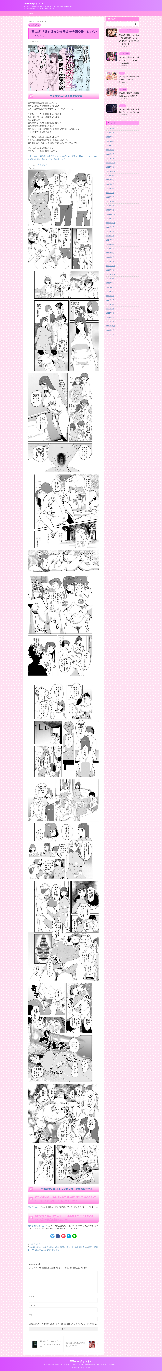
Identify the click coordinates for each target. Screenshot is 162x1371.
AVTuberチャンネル (34, 3)
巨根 (36, 1250)
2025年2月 (110, 206)
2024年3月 (110, 253)
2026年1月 (110, 158)
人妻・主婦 (74, 1247)
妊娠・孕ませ (83, 1247)
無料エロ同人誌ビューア (37, 1226)
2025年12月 (110, 163)
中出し (67, 1247)
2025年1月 (110, 210)
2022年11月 (110, 321)
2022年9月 (110, 330)
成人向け (41, 1250)
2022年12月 (110, 317)
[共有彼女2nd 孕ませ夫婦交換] (63, 267)
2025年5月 (110, 193)
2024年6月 (110, 240)
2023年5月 (110, 296)
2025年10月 (110, 171)
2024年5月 (110, 244)
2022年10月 (110, 326)
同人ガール (32, 1207)
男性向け (48, 1250)
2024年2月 (110, 257)
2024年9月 (110, 227)
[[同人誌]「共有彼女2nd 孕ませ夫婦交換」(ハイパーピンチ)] (69, 1236)
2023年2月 (110, 309)
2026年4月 (110, 145)
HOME (31, 13)
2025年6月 (110, 188)
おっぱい (33, 1247)
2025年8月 (110, 180)
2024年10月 (110, 223)
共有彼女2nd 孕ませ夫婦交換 (66, 96)
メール (32, 1305)
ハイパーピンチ (41, 165)
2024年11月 (110, 218)
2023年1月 (110, 313)
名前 (31, 1296)
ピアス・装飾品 (60, 1247)
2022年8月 (110, 334)
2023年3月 (110, 304)
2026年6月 (110, 137)
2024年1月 (110, 261)
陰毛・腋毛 (55, 1250)
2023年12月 (110, 266)
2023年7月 (110, 287)
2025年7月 (110, 184)
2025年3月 (110, 201)
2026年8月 (110, 128)
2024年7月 (110, 236)
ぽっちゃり (40, 1247)
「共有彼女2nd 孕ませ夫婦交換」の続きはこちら (66, 1188)
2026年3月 (110, 150)
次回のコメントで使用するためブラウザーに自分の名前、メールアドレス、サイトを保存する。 (64, 1324)
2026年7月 (110, 133)
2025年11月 (110, 167)
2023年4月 (110, 300)
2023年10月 (110, 274)
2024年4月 (110, 248)
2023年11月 (110, 270)
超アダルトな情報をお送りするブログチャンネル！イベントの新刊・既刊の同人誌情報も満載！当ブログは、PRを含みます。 (81, 1364)
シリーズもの (49, 1247)
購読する (113, 19)
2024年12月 (110, 214)
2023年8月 (110, 283)
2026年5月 (110, 141)
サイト (31, 1315)
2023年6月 (110, 291)
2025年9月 (110, 175)
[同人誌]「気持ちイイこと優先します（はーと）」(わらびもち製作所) (129, 60)
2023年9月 (110, 279)
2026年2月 (110, 154)
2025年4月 (110, 197)
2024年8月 (110, 231)
